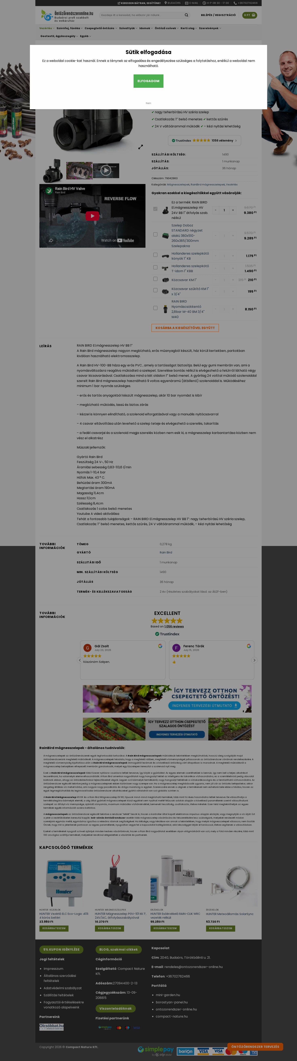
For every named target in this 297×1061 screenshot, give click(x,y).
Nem (148, 103)
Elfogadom (148, 81)
